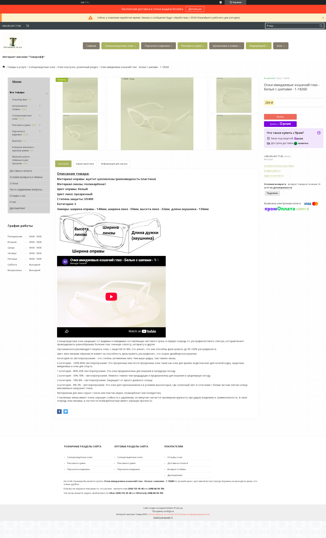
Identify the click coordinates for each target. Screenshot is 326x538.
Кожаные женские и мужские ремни (23, 149)
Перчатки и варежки (157, 45)
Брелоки (16, 140)
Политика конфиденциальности (193, 514)
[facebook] (59, 411)
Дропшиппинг (17, 208)
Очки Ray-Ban (19, 99)
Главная (91, 45)
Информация (257, 45)
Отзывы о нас (18, 195)
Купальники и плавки (225, 45)
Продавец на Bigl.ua (163, 511)
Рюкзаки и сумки (191, 45)
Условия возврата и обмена (26, 177)
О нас (13, 201)
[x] (65, 411)
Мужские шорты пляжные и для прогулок (21, 160)
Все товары (17, 92)
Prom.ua (178, 507)
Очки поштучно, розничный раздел (77, 67)
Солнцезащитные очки (119, 45)
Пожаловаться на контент (162, 514)
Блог (279, 45)
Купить (280, 116)
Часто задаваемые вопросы (26, 189)
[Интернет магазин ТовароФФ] (13, 43)
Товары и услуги (16, 67)
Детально (195, 9)
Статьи (14, 183)
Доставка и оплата (21, 170)
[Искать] (321, 25)
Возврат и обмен (176, 469)
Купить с (274, 124)
